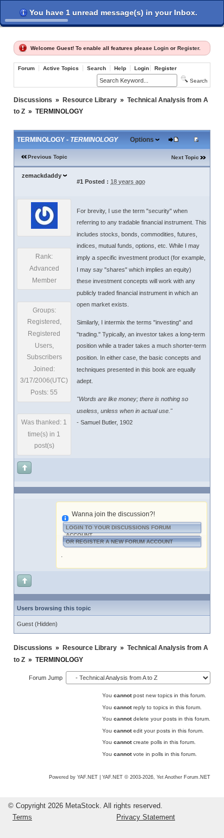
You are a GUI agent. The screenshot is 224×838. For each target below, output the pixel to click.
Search (96, 68)
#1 (80, 181)
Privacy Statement (145, 817)
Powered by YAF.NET (73, 777)
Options (142, 139)
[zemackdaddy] (44, 226)
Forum (26, 68)
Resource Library (90, 100)
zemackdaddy (41, 175)
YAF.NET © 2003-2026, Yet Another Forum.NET (156, 777)
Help (120, 68)
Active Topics (61, 68)
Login (161, 48)
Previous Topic (47, 157)
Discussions (33, 100)
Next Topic (185, 157)
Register (188, 48)
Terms (22, 817)
